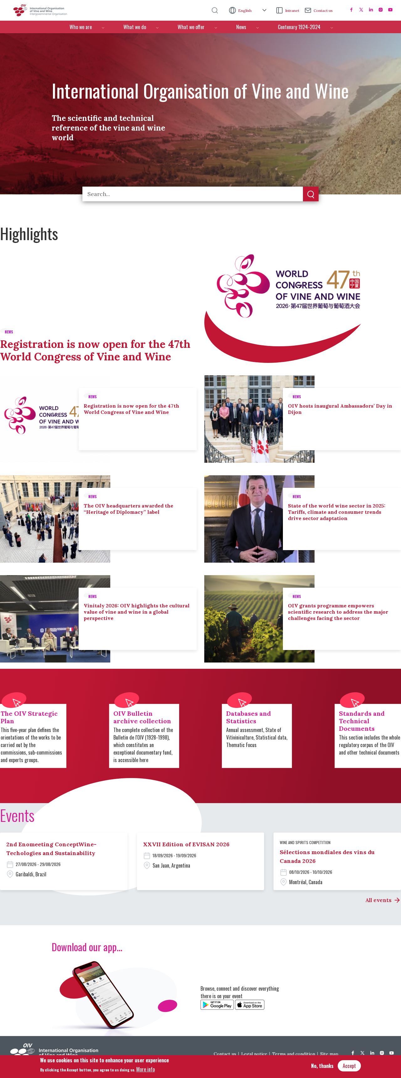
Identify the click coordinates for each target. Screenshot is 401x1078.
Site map (329, 1054)
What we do (134, 27)
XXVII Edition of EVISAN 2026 (186, 844)
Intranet (292, 10)
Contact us (323, 10)
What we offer (191, 27)
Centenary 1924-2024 (299, 27)
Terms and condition (293, 1054)
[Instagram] (380, 9)
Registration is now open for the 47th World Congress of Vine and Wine (95, 350)
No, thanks (322, 1066)
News (241, 27)
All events (378, 900)
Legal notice (254, 1054)
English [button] (245, 10)
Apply (311, 194)
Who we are (81, 27)
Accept (349, 1066)
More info (145, 1069)
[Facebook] (351, 9)
